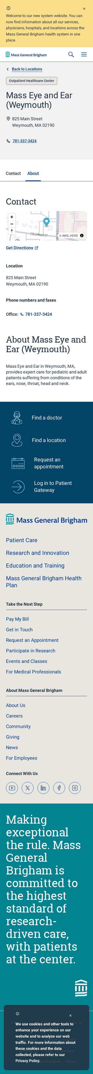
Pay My (17, 619)
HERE (74, 235)
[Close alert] (84, 9)
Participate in (30, 651)
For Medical (33, 672)
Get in (19, 629)
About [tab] (33, 173)
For (21, 758)
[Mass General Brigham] (26, 54)
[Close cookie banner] (70, 1016)
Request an (32, 640)
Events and (26, 661)
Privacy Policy (27, 1060)
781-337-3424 (24, 141)
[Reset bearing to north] (11, 230)
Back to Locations (27, 69)
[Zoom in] (11, 216)
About (15, 705)
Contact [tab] (13, 173)
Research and (37, 553)
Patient (21, 540)
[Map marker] (46, 223)
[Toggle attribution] (82, 235)
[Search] (71, 54)
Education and (35, 565)
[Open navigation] (84, 54)
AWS (65, 235)
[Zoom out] (11, 223)
